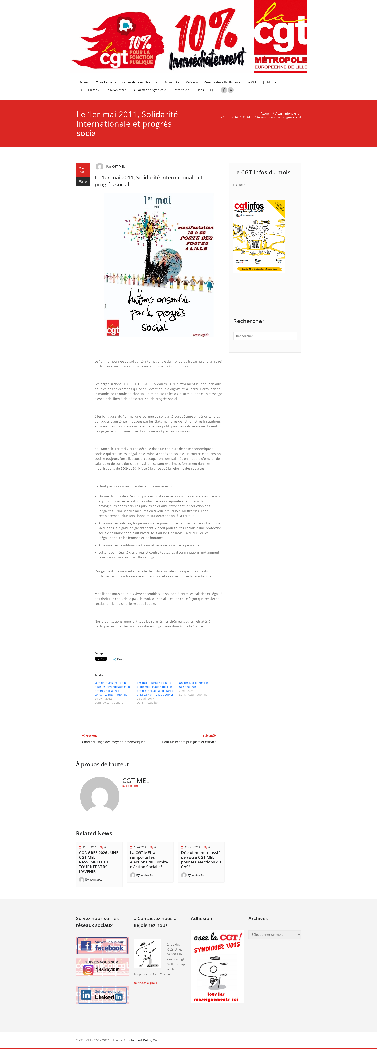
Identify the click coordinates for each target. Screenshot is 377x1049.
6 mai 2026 (140, 847)
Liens (200, 90)
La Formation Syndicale (149, 90)
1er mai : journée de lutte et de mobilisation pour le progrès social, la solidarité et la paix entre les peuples (155, 688)
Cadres (191, 82)
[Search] (211, 90)
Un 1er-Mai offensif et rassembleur (194, 685)
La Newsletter (116, 90)
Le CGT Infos (88, 90)
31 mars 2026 (192, 847)
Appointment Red (135, 1040)
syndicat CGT (97, 879)
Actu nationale (285, 113)
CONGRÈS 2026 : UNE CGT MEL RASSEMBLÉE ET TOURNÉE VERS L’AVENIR (98, 862)
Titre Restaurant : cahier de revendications (127, 82)
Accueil (84, 82)
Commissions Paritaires (221, 82)
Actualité (170, 82)
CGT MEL (118, 166)
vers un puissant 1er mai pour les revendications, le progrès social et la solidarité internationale (113, 688)
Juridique (269, 82)
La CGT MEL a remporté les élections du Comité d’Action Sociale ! (149, 859)
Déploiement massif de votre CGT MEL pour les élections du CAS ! (201, 859)
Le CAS (251, 82)
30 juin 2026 (89, 847)
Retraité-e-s (181, 90)
